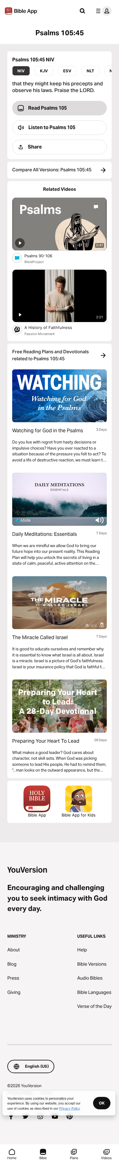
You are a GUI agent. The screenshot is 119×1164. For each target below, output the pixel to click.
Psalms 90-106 (43, 255)
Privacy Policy (69, 1108)
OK (102, 1103)
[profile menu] (102, 11)
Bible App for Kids (79, 815)
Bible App (37, 815)
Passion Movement (39, 334)
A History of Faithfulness (53, 327)
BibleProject (34, 262)
